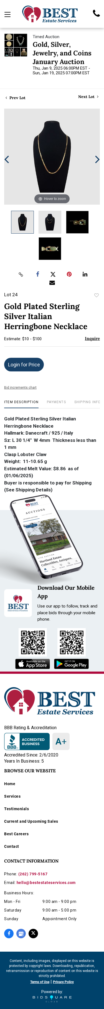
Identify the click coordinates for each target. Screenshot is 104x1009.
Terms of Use (39, 982)
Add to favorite (96, 295)
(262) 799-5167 (33, 874)
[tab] (21, 404)
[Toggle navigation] (7, 14)
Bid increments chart (20, 388)
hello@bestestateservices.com (46, 882)
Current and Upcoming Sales (31, 821)
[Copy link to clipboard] (20, 274)
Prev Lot (17, 97)
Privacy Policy (63, 982)
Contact (11, 846)
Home (9, 784)
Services (12, 796)
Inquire (92, 338)
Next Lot (87, 96)
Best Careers (16, 834)
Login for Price (24, 365)
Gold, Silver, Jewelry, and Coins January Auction (62, 53)
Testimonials (16, 809)
